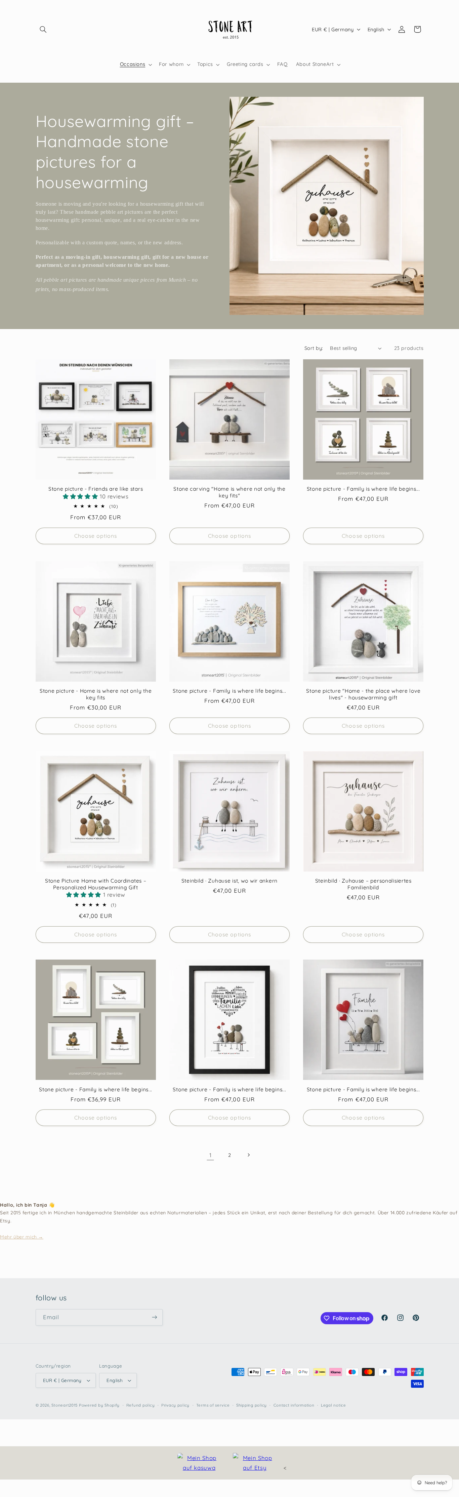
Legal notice (333, 1405)
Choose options (95, 535)
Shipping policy (251, 1405)
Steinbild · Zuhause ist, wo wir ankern (229, 881)
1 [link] (210, 1155)
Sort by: (313, 348)
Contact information (294, 1405)
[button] (43, 29)
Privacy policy (175, 1405)
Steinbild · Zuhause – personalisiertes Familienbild (363, 884)
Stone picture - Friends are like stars (95, 489)
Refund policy (140, 1405)
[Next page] (248, 1155)
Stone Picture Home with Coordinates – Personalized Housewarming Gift (96, 884)
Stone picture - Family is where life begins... (363, 489)
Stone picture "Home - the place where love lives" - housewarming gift (363, 694)
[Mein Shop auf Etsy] (255, 1463)
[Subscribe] (154, 1317)
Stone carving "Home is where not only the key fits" (229, 492)
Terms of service (213, 1405)
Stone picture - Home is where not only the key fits (96, 694)
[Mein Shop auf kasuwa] (199, 1463)
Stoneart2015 (64, 1405)
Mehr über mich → (21, 1237)
